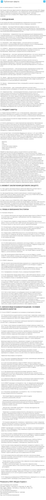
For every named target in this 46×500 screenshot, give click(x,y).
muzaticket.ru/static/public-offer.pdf (11, 397)
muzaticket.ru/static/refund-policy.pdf (10, 368)
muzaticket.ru (37, 234)
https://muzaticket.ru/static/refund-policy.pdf (13, 401)
